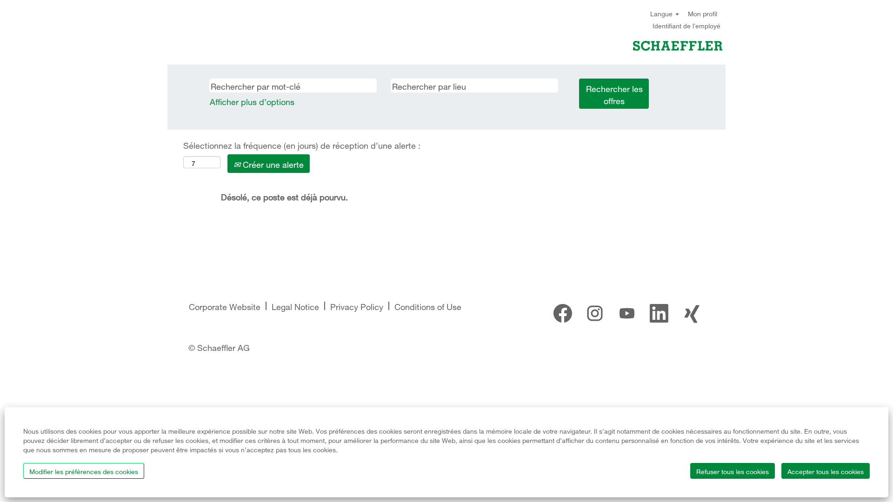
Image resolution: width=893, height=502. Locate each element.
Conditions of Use (427, 305)
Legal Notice (295, 305)
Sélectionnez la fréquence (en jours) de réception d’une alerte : (301, 145)
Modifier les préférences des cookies (83, 470)
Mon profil (702, 13)
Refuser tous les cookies (732, 470)
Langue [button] (662, 13)
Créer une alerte (272, 163)
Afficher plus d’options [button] (252, 100)
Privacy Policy (356, 305)
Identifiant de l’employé (686, 26)
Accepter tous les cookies (825, 470)
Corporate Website (224, 305)
